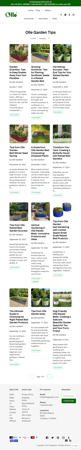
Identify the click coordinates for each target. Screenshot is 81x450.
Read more (15, 115)
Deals (54, 18)
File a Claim (26, 415)
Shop (39, 10)
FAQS (11, 394)
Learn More (44, 18)
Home (30, 10)
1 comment (35, 281)
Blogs (11, 397)
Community (30, 18)
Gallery (49, 10)
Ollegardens (53, 445)
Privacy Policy (27, 394)
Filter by (33, 38)
